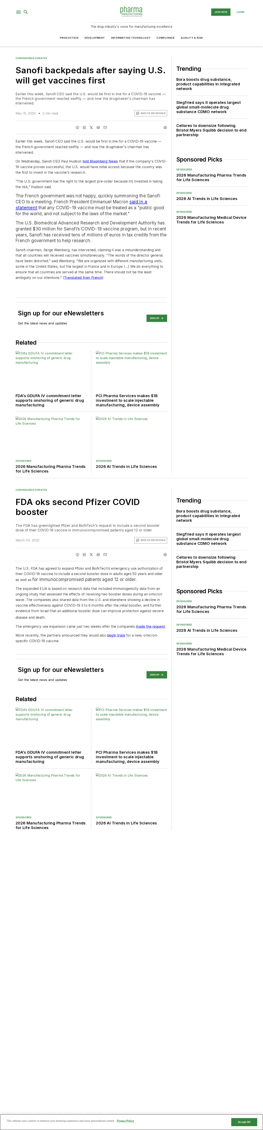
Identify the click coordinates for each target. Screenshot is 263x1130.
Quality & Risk (192, 37)
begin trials (116, 635)
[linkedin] (84, 127)
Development (95, 37)
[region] (131, 1122)
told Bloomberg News (100, 161)
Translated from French (83, 278)
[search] (26, 12)
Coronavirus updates (31, 58)
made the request (150, 626)
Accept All (244, 1122)
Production (69, 37)
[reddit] (98, 127)
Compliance (166, 37)
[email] (105, 127)
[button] (18, 12)
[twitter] (91, 127)
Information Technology (130, 37)
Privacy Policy (125, 1120)
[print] (165, 127)
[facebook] (77, 127)
